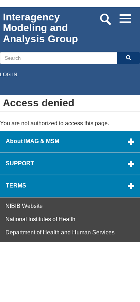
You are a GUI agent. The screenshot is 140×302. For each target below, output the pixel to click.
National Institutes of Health (40, 219)
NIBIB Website (24, 206)
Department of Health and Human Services (60, 232)
